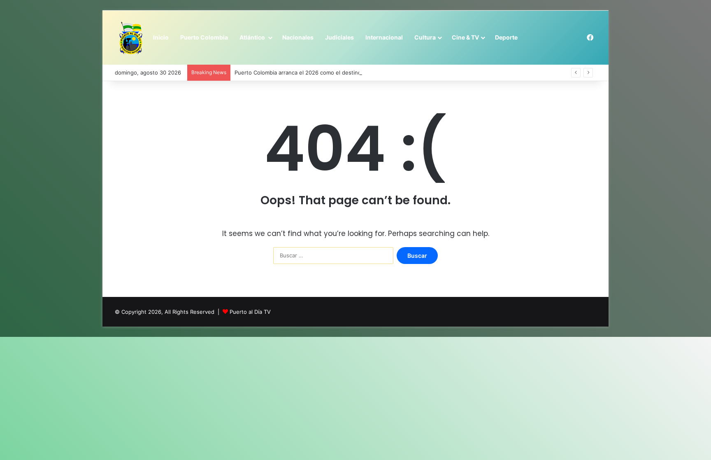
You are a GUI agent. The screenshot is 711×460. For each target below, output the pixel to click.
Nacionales (298, 37)
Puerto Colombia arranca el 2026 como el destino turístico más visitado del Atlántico (343, 72)
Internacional (384, 37)
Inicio (161, 37)
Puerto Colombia (204, 37)
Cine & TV (465, 37)
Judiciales (339, 37)
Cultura (425, 37)
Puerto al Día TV (250, 311)
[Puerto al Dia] (131, 37)
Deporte (506, 37)
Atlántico (252, 37)
